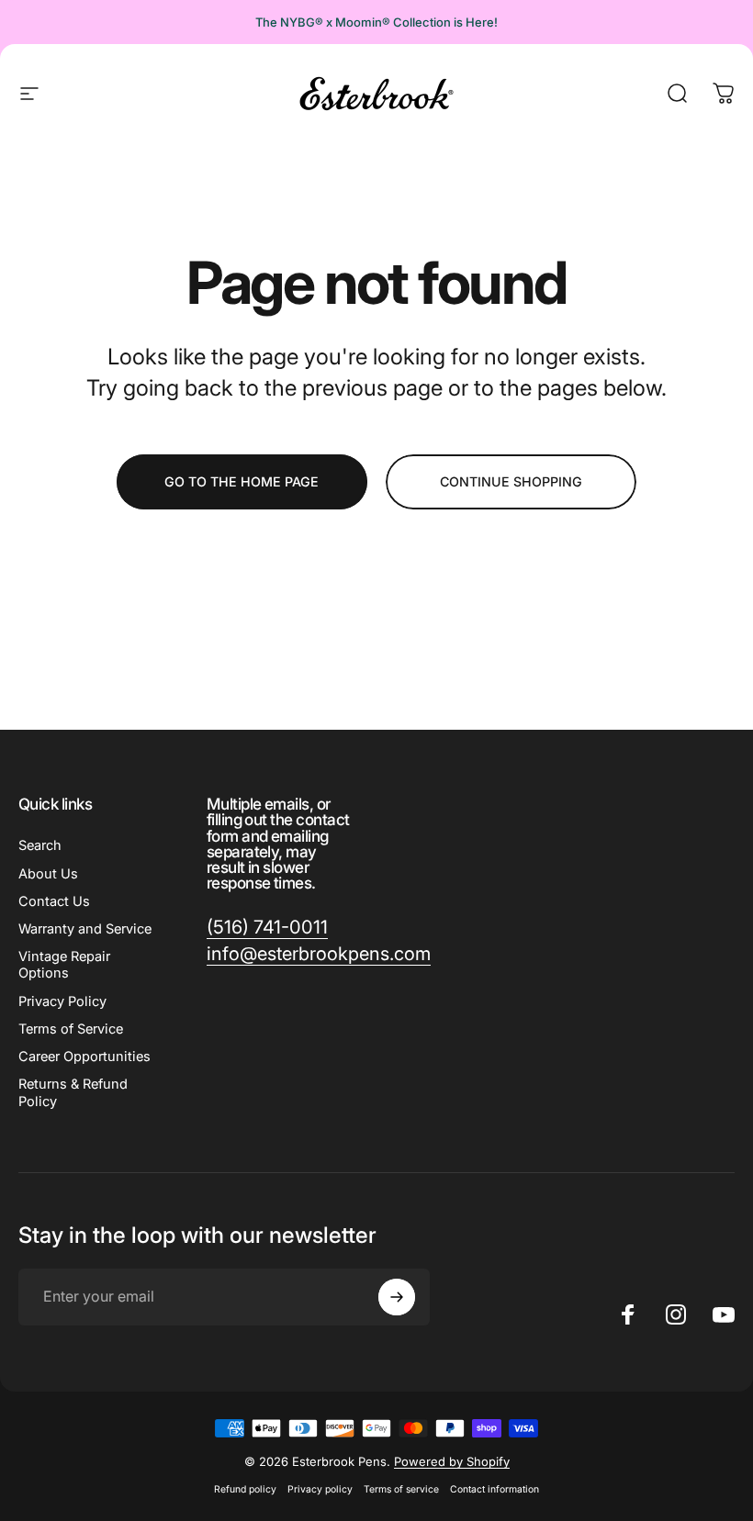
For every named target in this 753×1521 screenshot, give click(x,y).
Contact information (494, 1489)
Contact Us (54, 901)
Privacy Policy (62, 1001)
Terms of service (401, 1489)
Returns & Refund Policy (73, 1092)
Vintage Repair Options (64, 964)
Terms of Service (70, 1029)
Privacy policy (320, 1489)
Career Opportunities (84, 1056)
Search (40, 845)
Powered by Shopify (452, 1461)
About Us (48, 874)
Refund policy (245, 1489)
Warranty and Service (85, 929)
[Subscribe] (396, 1297)
